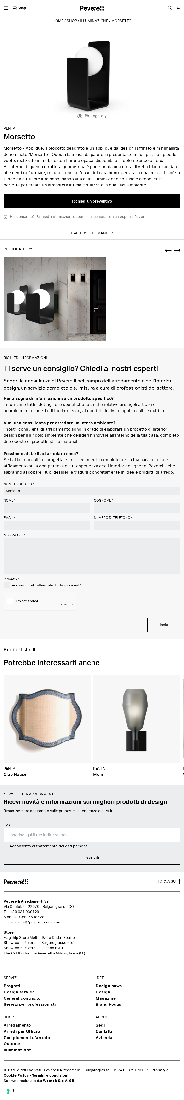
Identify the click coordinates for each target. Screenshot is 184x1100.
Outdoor (12, 1044)
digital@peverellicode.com (38, 922)
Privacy (11, 579)
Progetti (12, 986)
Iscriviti (92, 857)
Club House (15, 774)
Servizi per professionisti (30, 1004)
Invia (164, 625)
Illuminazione (94, 21)
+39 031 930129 (24, 912)
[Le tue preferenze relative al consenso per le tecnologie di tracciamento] (8, 1091)
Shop (72, 21)
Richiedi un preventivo (92, 201)
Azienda (104, 1038)
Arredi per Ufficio (22, 1032)
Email (9, 518)
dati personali (69, 585)
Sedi (100, 1025)
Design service (19, 992)
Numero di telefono (113, 518)
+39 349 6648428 (29, 917)
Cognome (103, 500)
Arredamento (17, 1025)
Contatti (104, 1032)
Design (103, 992)
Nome (9, 500)
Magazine (106, 998)
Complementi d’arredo (27, 1038)
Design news (109, 986)
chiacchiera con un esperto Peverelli (117, 217)
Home (58, 21)
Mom (98, 774)
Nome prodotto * (19, 484)
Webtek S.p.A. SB (58, 1081)
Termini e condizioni (50, 1075)
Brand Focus (108, 1004)
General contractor (23, 998)
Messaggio (14, 535)
